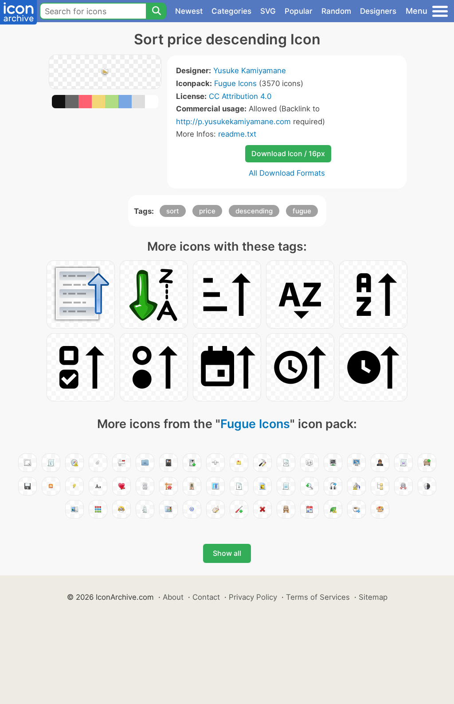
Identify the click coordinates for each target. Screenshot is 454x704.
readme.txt (237, 134)
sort (172, 211)
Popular (299, 11)
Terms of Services (318, 597)
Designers (378, 11)
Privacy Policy (253, 597)
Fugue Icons (235, 83)
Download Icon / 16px (288, 153)
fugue (302, 211)
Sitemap (373, 597)
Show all (227, 553)
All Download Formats (287, 173)
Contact (206, 597)
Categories (231, 11)
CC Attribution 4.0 (240, 96)
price (207, 211)
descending (254, 211)
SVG (268, 11)
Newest (189, 11)
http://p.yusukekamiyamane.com (233, 121)
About (173, 597)
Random (336, 11)
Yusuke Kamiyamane (249, 70)
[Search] (156, 11)
